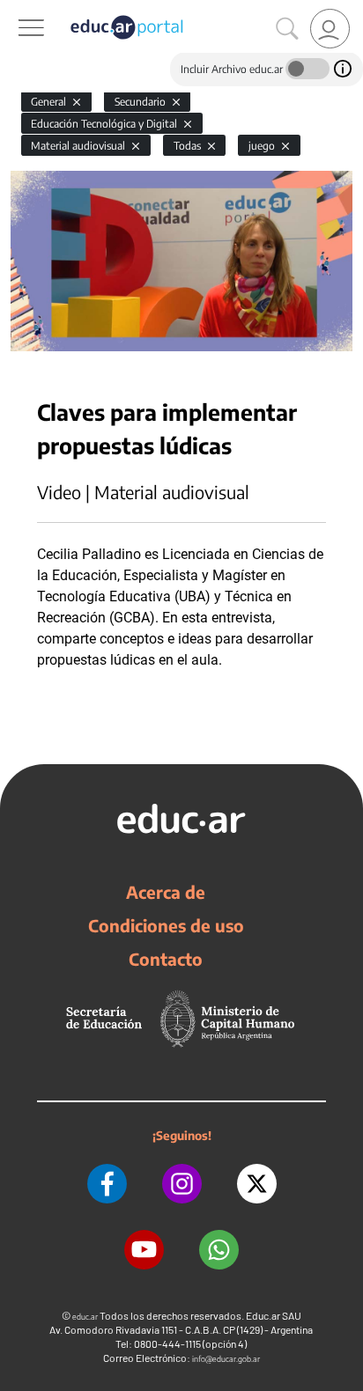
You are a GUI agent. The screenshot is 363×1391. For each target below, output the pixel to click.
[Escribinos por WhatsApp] (219, 1249)
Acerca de (165, 891)
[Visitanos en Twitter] (257, 1183)
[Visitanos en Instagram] (182, 1183)
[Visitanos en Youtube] (144, 1249)
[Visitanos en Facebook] (107, 1183)
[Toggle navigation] (15, 9)
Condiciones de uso (166, 925)
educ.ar (85, 1316)
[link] (330, 28)
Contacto (166, 958)
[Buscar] (287, 29)
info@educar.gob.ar (226, 1359)
